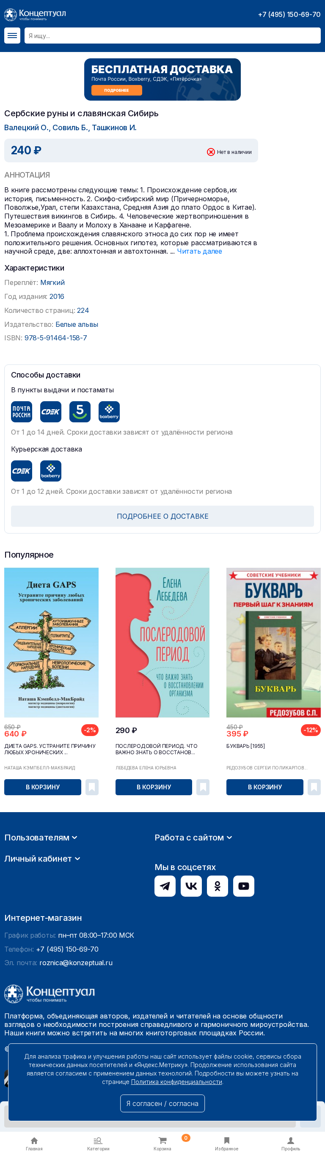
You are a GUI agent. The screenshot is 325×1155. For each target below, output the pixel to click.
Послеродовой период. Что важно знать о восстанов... (157, 749)
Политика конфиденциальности (176, 1081)
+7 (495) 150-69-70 (289, 14)
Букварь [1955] (245, 746)
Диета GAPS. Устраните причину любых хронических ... (50, 749)
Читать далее (199, 251)
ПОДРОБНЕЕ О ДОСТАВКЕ (163, 516)
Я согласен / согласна (162, 1103)
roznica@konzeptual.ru (75, 962)
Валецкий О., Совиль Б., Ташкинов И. (70, 127)
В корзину (43, 787)
